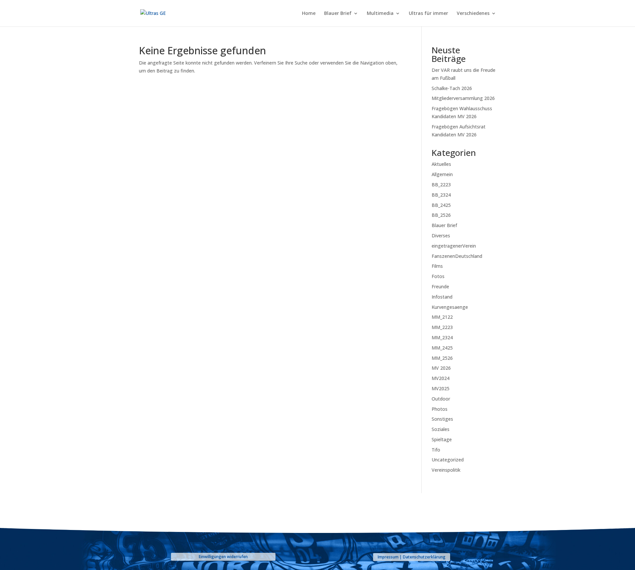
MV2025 (440, 388)
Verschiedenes (473, 13)
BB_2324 (441, 195)
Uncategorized (448, 459)
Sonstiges (442, 419)
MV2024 (440, 378)
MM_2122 (442, 317)
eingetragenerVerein (454, 246)
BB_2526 (441, 215)
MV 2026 (441, 368)
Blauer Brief (338, 13)
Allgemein (442, 174)
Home (309, 13)
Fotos (438, 276)
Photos (439, 409)
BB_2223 (441, 184)
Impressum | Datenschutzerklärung (411, 557)
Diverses (441, 235)
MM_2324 (442, 337)
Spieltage (442, 439)
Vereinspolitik (446, 470)
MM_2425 (442, 348)
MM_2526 (442, 358)
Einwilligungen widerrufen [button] (223, 556)
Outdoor (441, 399)
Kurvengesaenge (450, 307)
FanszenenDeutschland (457, 256)
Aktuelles (441, 164)
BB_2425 (441, 205)
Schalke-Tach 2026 (452, 88)
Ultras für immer (428, 13)
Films (437, 266)
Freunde (440, 286)
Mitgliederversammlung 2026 (463, 98)
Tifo (436, 450)
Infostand (442, 297)
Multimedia (380, 13)
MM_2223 (442, 327)
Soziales (440, 429)
